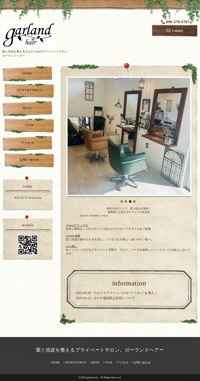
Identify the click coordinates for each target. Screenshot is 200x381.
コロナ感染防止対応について (114, 250)
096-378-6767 (177, 22)
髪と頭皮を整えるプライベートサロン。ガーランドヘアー (102, 301)
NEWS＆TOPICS (29, 90)
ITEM (29, 125)
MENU (27, 108)
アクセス (27, 143)
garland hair (92, 329)
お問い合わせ (29, 159)
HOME (27, 73)
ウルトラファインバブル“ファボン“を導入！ (125, 245)
